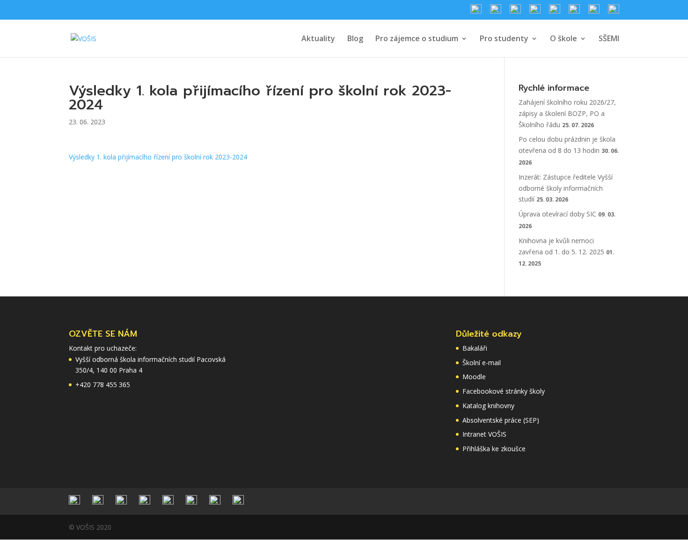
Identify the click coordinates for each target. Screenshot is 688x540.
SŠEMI (609, 39)
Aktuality (318, 39)
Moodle (474, 376)
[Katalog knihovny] (535, 12)
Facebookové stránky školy (503, 391)
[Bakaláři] (554, 12)
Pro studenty (504, 39)
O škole (563, 39)
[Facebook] (515, 12)
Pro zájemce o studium (416, 39)
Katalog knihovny (488, 405)
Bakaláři (474, 348)
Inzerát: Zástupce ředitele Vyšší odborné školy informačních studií (566, 188)
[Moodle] (594, 12)
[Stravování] (476, 12)
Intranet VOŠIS (484, 434)
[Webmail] (574, 12)
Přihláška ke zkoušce (494, 448)
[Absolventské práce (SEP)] (613, 12)
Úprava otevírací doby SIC (557, 213)
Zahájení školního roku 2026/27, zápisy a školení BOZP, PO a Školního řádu (567, 113)
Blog (355, 39)
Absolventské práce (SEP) (500, 420)
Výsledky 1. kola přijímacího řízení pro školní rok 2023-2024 (158, 156)
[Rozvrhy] (495, 12)
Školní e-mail (481, 362)
